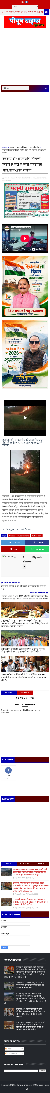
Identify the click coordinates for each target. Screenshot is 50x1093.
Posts (9, 1048)
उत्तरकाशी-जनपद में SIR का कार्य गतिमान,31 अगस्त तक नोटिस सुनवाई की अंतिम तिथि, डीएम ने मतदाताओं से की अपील (24, 623)
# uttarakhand (23, 536)
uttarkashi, (6, 180)
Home (4, 147)
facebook (25, 692)
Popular (25, 863)
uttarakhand (22, 147)
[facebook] (26, 2)
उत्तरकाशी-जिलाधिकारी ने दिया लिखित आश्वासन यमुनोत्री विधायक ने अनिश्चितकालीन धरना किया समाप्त (24, 677)
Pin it (17, 549)
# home (12, 536)
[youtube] (22, 2)
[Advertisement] (25, 58)
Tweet (17, 543)
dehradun (40, 12)
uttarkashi (34, 147)
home (12, 147)
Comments (41, 863)
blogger (9, 692)
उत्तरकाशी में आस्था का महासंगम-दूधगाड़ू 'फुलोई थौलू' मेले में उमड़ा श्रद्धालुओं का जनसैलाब (23, 650)
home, (33, 178)
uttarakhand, (41, 178)
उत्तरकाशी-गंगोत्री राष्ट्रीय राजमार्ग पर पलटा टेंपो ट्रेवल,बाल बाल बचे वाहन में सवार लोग (30, 985)
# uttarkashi (36, 536)
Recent (9, 863)
